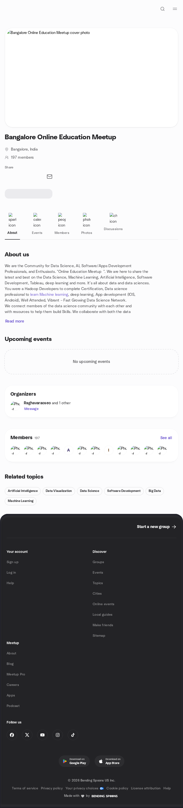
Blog (10, 664)
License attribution (146, 788)
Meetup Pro (16, 674)
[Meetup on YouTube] (42, 735)
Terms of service (25, 788)
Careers (13, 685)
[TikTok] (73, 735)
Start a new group (153, 527)
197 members (22, 157)
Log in (11, 572)
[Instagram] (57, 735)
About (11, 653)
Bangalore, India (24, 149)
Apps (11, 695)
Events (98, 572)
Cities (97, 593)
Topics (98, 583)
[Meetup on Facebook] (12, 735)
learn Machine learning (49, 294)
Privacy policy (52, 788)
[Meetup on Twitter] (27, 735)
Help (10, 583)
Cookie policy (117, 788)
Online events (104, 604)
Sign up (13, 562)
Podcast (13, 706)
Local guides (102, 614)
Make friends (103, 625)
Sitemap (99, 635)
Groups (98, 562)
